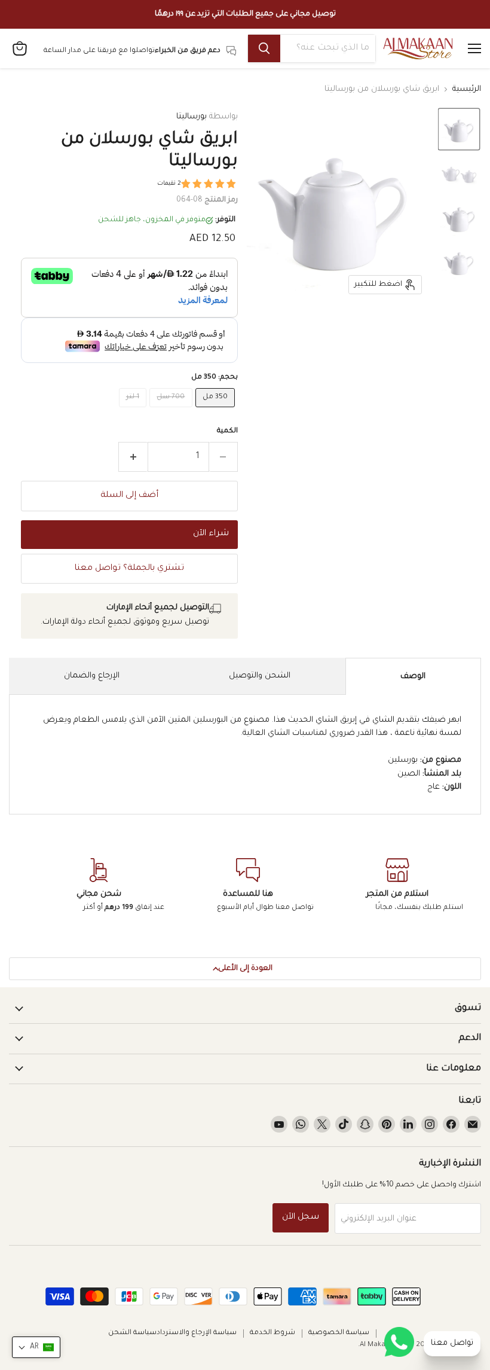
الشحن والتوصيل (259, 676)
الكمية (227, 431)
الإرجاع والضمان (92, 676)
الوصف (412, 676)
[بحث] (264, 48)
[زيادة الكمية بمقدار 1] (133, 457)
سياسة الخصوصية (338, 1333)
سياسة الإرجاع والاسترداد (197, 1333)
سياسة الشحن (132, 1333)
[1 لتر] (134, 411)
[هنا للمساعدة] (248, 886)
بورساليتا (191, 116)
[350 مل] (216, 411)
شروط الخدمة (272, 1333)
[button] (459, 129)
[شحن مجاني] (98, 886)
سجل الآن (300, 1217)
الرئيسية (466, 89)
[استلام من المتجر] (397, 886)
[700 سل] (172, 411)
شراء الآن (211, 534)
